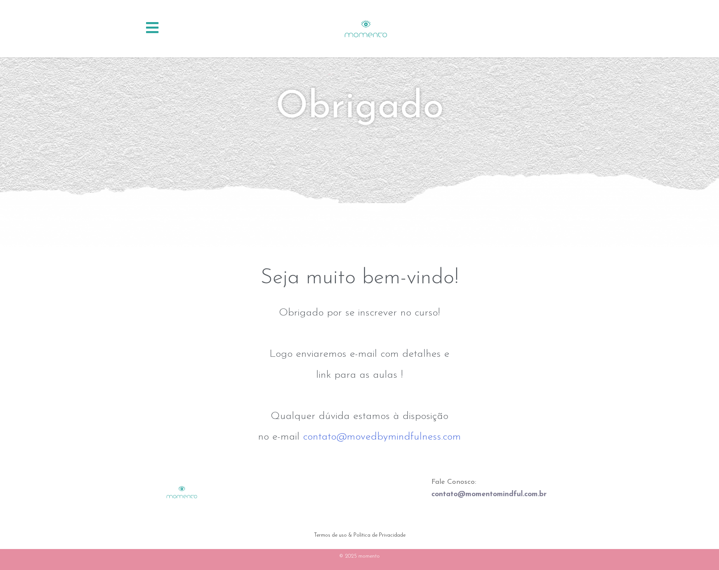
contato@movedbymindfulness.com (382, 437)
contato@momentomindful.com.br (489, 494)
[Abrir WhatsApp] (700, 551)
